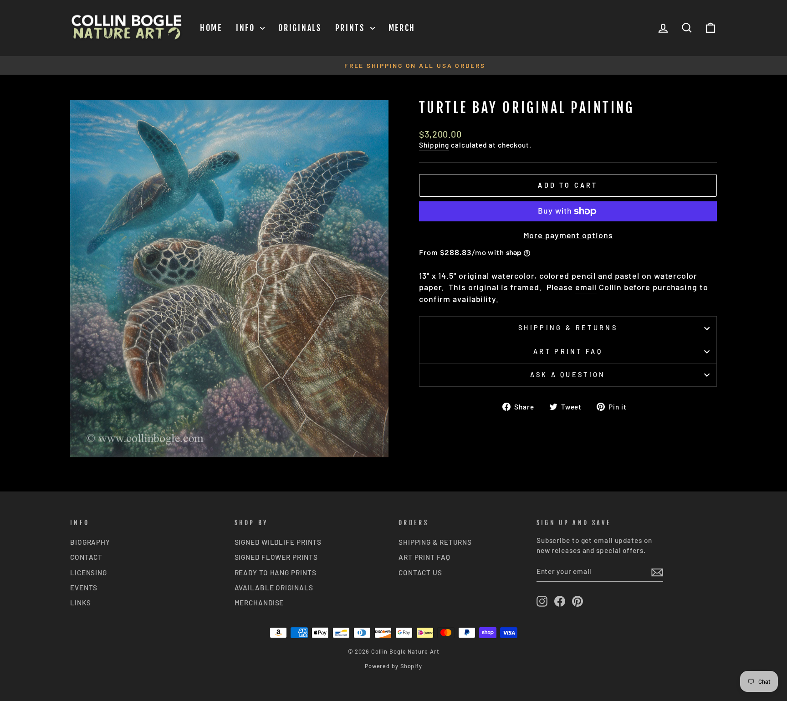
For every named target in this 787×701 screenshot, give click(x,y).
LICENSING (88, 572)
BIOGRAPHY (90, 542)
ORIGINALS (299, 28)
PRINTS (351, 28)
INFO (247, 28)
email (586, 287)
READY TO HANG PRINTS (276, 572)
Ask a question (567, 375)
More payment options (568, 235)
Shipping (434, 145)
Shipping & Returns (568, 328)
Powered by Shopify (393, 666)
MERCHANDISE (259, 603)
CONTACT (86, 557)
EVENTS (83, 587)
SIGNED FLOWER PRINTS (276, 557)
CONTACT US (420, 572)
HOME (211, 28)
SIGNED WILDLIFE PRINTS (278, 542)
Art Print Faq (568, 351)
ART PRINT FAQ (424, 557)
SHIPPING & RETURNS (435, 542)
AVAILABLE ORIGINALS (274, 587)
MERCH (402, 28)
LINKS (80, 603)
